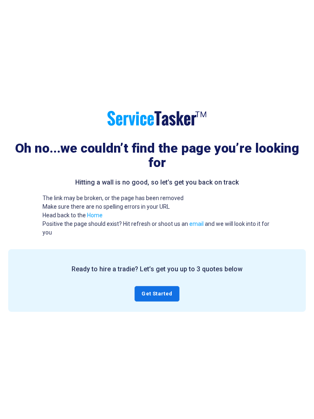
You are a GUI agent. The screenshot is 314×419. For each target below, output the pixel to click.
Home (95, 215)
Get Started (156, 294)
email (196, 224)
